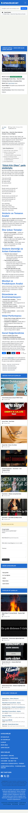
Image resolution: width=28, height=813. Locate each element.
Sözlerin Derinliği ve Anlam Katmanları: (13, 155)
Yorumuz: (4, 548)
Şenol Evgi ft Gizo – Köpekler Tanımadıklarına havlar (14, 707)
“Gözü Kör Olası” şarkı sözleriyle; (11, 150)
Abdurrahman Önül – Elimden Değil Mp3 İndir (13, 685)
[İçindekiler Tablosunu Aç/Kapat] (19, 148)
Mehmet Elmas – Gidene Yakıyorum (10, 698)
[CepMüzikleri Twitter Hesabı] (5, 776)
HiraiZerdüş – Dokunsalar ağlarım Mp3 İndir (13, 638)
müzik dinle (22, 782)
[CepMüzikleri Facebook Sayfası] (2, 776)
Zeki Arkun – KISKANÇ (7, 755)
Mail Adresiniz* (10, 537)
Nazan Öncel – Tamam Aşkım (9, 758)
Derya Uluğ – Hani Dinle (8, 421)
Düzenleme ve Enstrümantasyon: (12, 158)
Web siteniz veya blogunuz (12, 543)
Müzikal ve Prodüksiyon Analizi (10, 156)
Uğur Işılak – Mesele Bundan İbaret (10, 724)
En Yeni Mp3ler (6, 575)
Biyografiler (5, 572)
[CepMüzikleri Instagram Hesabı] (8, 776)
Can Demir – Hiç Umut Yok (8, 760)
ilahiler (4, 578)
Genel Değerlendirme (8, 161)
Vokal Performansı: (9, 159)
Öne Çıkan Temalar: (10, 153)
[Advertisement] (14, 30)
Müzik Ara (24, 8)
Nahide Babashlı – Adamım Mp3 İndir (11, 662)
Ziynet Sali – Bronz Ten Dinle (9, 445)
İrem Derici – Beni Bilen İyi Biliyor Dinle (12, 517)
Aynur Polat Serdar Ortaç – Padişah (12, 763)
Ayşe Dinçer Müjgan (6, 715)
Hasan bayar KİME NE (7, 720)
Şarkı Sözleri (7, 12)
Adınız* (3, 532)
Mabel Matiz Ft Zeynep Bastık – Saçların (11, 702)
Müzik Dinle (5, 580)
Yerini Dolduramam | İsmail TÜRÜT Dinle (12, 397)
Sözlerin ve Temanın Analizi (9, 152)
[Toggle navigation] (25, 2)
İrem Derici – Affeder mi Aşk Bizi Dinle (11, 493)
